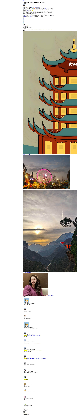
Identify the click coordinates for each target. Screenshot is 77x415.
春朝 (32, 9)
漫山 (35, 8)
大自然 (27, 10)
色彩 (31, 7)
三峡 (35, 7)
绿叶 (37, 8)
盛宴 (33, 7)
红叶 (38, 7)
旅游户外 (24, 0)
